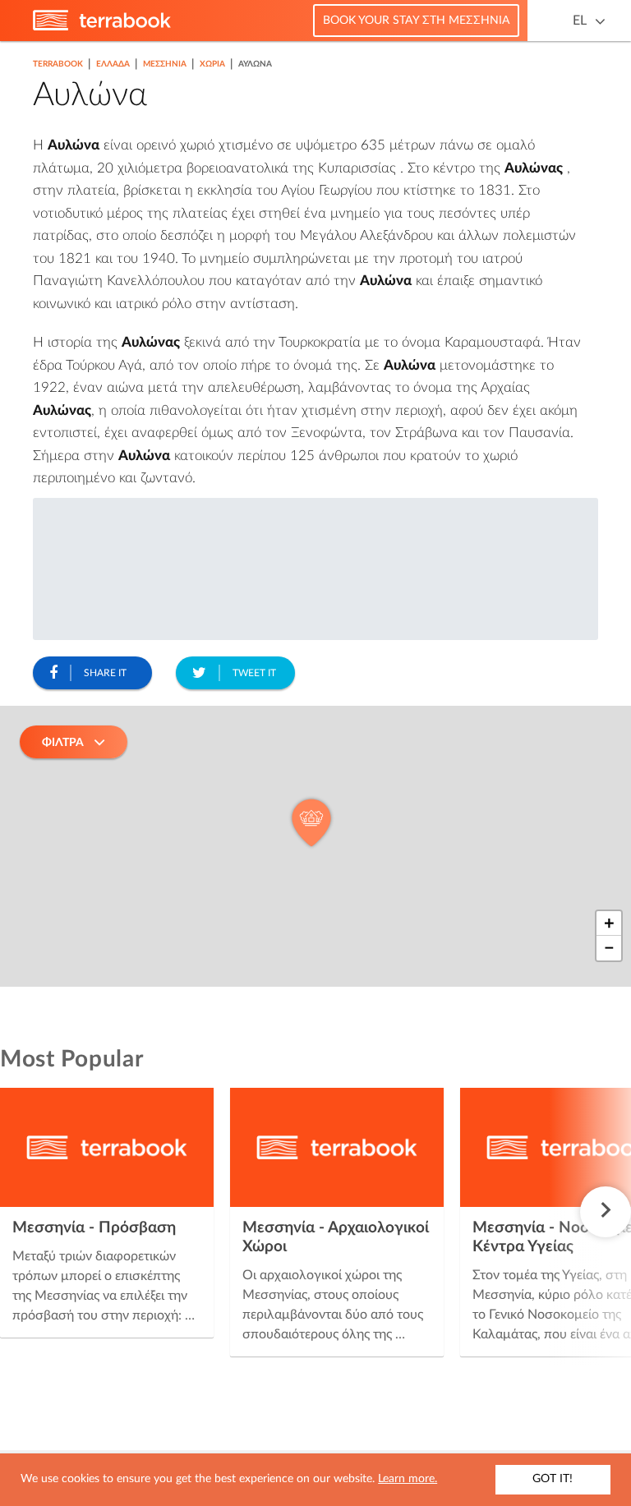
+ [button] (609, 923)
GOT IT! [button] (552, 1479)
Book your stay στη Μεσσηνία (416, 20)
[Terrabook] (102, 27)
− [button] (609, 948)
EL (580, 20)
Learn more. (407, 1479)
